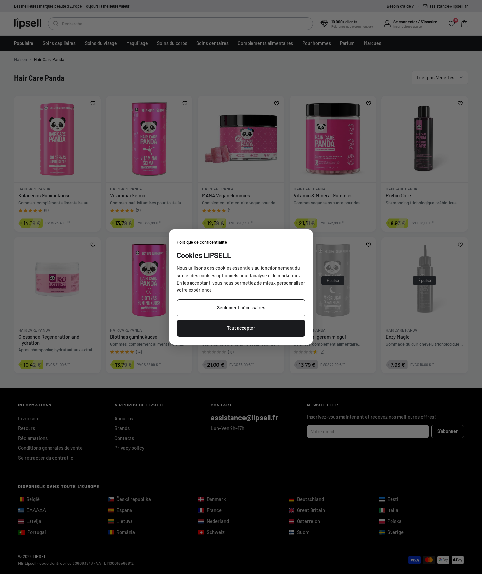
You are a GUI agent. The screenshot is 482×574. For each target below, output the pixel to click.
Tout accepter (241, 328)
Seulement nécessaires (241, 307)
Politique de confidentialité (202, 242)
